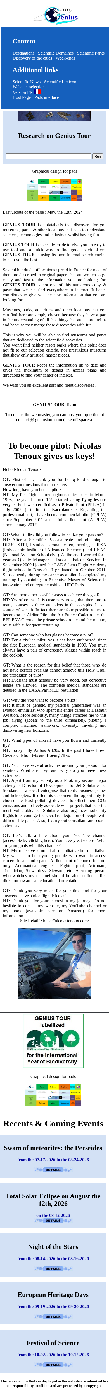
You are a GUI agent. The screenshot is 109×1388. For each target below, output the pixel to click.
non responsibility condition (27, 1386)
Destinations (23, 53)
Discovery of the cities (32, 58)
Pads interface (46, 97)
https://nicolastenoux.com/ (66, 920)
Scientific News (27, 81)
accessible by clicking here (27, 840)
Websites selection (29, 86)
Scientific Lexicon (60, 81)
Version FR (23, 92)
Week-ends (65, 58)
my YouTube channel (81, 905)
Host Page (22, 97)
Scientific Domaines (56, 53)
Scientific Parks (91, 53)
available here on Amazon (54, 910)
